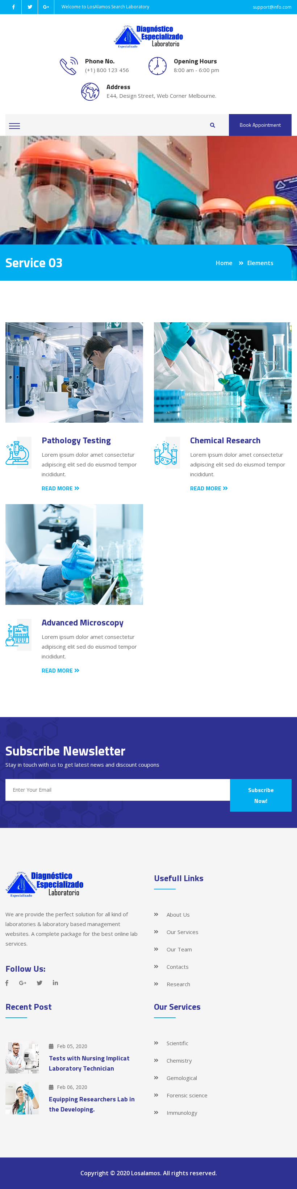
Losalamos (145, 1173)
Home (224, 263)
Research (178, 984)
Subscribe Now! (261, 795)
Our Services (182, 931)
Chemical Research (225, 440)
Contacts (178, 966)
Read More (58, 488)
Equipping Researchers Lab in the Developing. (92, 1104)
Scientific (177, 1043)
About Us (178, 914)
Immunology (182, 1112)
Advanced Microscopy (83, 622)
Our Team (179, 949)
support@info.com (272, 7)
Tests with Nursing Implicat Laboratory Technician (89, 1063)
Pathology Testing (76, 440)
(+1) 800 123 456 (107, 70)
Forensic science (187, 1095)
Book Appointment (260, 125)
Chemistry (179, 1060)
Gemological (182, 1077)
